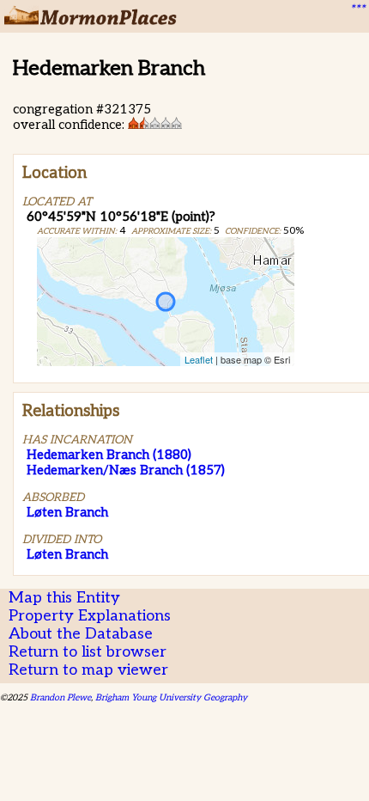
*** (357, 9)
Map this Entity (64, 598)
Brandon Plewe (60, 697)
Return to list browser (87, 652)
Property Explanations (90, 616)
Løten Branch (67, 512)
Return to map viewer (88, 670)
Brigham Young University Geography (171, 697)
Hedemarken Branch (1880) (109, 454)
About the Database (81, 634)
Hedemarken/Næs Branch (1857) (126, 470)
